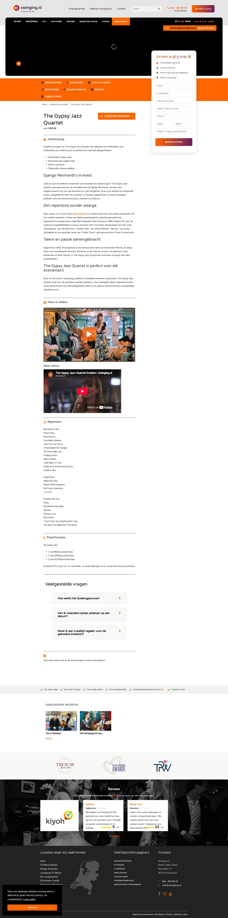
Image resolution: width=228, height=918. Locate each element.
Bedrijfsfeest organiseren (127, 884)
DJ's (44, 21)
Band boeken (120, 873)
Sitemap (177, 914)
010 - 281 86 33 (178, 8)
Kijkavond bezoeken (118, 116)
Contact (121, 8)
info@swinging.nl (171, 885)
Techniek (70, 21)
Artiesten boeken (122, 861)
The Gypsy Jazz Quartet (81, 104)
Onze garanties (77, 8)
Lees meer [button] (29, 899)
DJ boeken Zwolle (49, 880)
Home (44, 104)
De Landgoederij (49, 876)
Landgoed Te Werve (50, 873)
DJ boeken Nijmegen (51, 884)
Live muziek (56, 21)
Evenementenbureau (124, 880)
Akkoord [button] (32, 907)
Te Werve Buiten (49, 865)
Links (185, 914)
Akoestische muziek (59, 104)
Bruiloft (17, 21)
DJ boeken (119, 865)
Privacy (169, 914)
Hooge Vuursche (49, 868)
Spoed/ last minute (88, 21)
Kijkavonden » (121, 21)
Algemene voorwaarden (143, 914)
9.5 (162, 689)
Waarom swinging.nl (101, 8)
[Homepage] (27, 9)
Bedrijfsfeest (32, 21)
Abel (42, 861)
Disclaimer (160, 914)
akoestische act (81, 213)
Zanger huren (121, 877)
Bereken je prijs (203, 8)
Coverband (119, 869)
